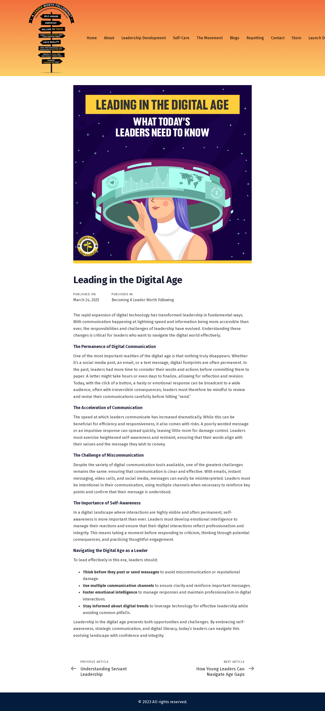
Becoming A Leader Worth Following (143, 300)
